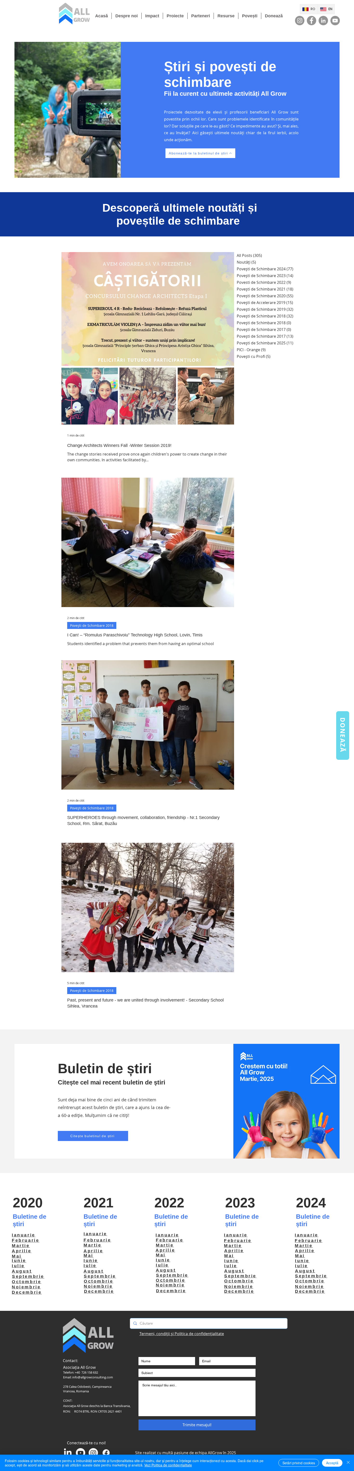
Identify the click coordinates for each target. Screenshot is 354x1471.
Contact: (70, 1360)
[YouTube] (335, 20)
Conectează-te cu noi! (86, 1443)
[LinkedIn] (323, 20)
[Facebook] (311, 20)
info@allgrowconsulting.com (92, 1377)
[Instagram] (299, 20)
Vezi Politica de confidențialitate (168, 1465)
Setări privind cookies (298, 1462)
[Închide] (348, 1462)
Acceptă (332, 1462)
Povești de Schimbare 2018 (91, 625)
